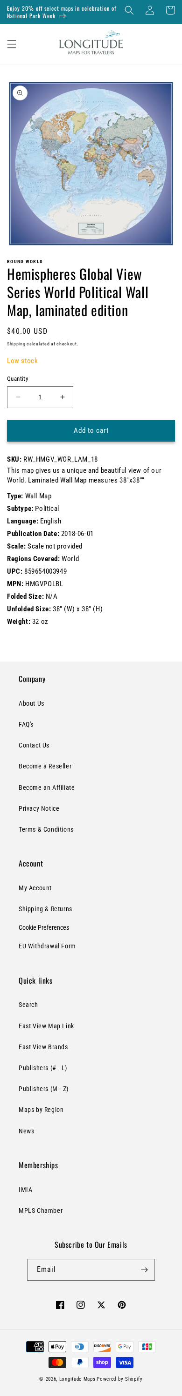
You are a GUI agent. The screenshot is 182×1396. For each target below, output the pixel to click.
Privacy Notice (39, 808)
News (26, 1131)
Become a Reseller (45, 766)
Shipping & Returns (45, 909)
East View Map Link (46, 1026)
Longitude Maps (77, 1379)
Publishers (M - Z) (44, 1088)
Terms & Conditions (46, 829)
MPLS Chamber (41, 1210)
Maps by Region (41, 1109)
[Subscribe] (144, 1270)
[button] (129, 10)
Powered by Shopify (120, 1379)
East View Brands (43, 1047)
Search (28, 1004)
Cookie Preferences (44, 927)
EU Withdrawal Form (47, 946)
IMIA (25, 1189)
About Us (31, 703)
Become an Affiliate (47, 787)
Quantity (17, 378)
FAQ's (26, 724)
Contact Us (34, 745)
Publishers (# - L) (43, 1068)
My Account (35, 888)
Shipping (16, 343)
